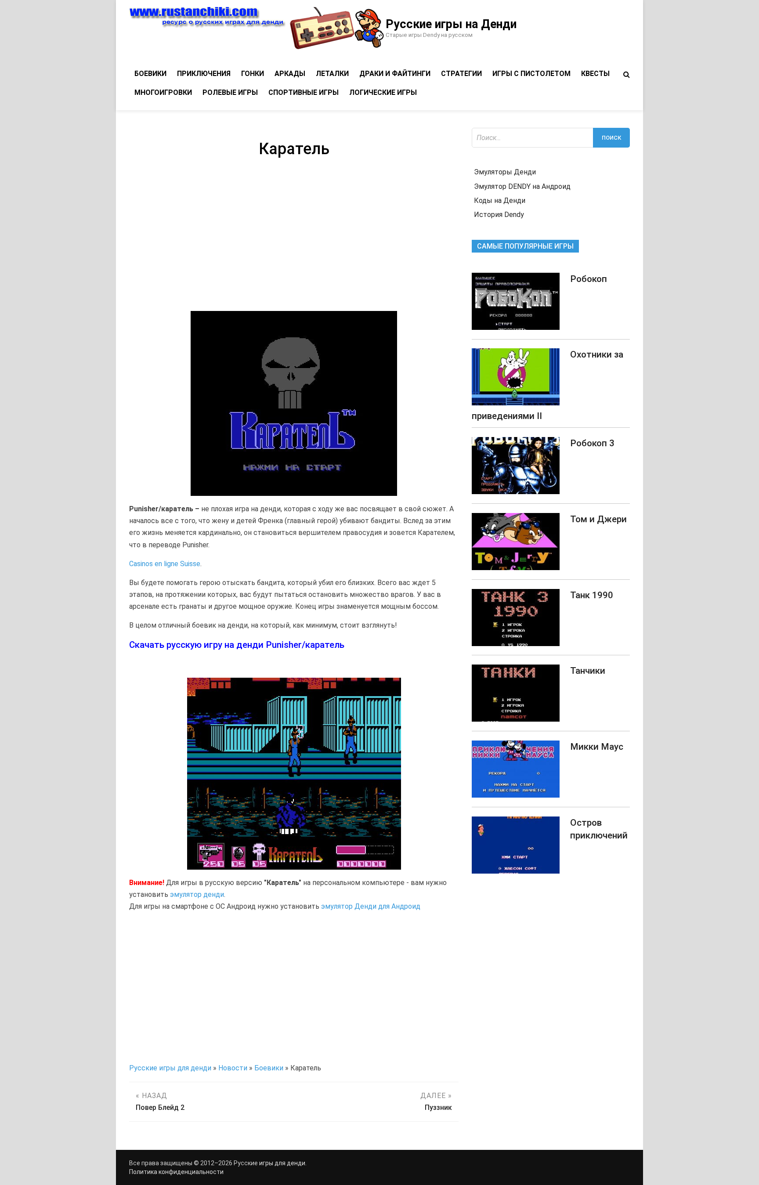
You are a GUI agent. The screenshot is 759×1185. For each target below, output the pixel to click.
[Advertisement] (294, 236)
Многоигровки (163, 92)
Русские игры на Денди (451, 24)
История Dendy (499, 214)
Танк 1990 (591, 595)
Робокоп (588, 279)
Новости (232, 1068)
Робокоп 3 (592, 443)
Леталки (332, 73)
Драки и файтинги (394, 73)
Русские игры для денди (170, 1068)
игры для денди (282, 1163)
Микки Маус (596, 746)
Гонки (252, 73)
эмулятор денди (197, 894)
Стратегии (461, 73)
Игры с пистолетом (531, 73)
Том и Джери (598, 519)
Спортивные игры (303, 92)
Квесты (595, 73)
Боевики (150, 73)
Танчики (587, 670)
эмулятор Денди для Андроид (370, 906)
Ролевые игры (230, 92)
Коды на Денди (499, 200)
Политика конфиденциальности (176, 1171)
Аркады (290, 73)
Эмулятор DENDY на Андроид (522, 186)
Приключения (204, 73)
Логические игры (383, 92)
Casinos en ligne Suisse (164, 564)
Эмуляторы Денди (505, 172)
